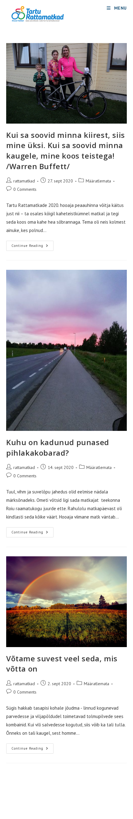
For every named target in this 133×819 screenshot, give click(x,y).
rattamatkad (24, 181)
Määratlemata (98, 181)
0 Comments (24, 189)
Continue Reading (32, 247)
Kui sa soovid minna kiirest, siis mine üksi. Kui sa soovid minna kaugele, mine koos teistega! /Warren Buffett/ (65, 150)
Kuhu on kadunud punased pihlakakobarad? (57, 447)
